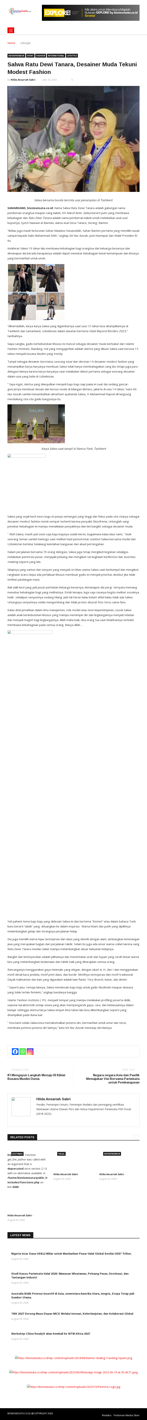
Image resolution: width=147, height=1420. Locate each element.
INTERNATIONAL (56, 55)
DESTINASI (17, 1153)
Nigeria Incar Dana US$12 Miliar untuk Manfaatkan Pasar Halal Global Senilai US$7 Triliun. (71, 1253)
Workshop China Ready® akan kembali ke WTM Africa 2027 (50, 1333)
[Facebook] (15, 1051)
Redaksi (106, 1415)
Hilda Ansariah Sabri (23, 79)
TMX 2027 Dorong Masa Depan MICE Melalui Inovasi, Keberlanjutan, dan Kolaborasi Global (72, 1313)
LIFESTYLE (72, 55)
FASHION (40, 55)
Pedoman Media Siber (127, 1415)
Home (11, 43)
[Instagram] (30, 1051)
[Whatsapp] (22, 1051)
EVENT (30, 55)
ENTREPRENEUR (16, 55)
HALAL (61, 1153)
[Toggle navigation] (10, 30)
